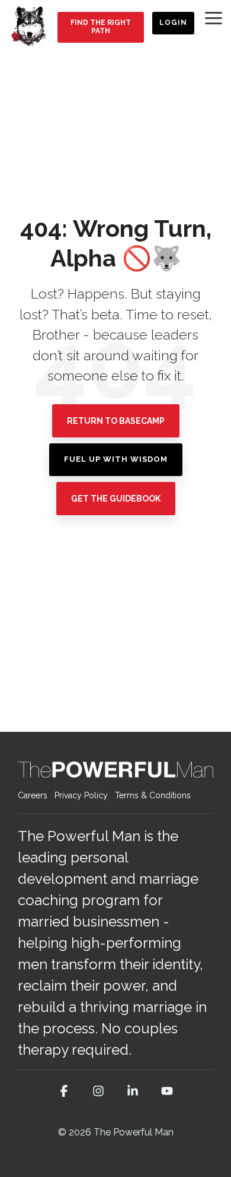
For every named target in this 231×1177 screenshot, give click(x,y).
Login (173, 22)
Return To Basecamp (116, 421)
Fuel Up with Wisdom (116, 459)
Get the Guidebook (116, 498)
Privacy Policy (81, 795)
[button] (213, 17)
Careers (32, 795)
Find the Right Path (100, 26)
